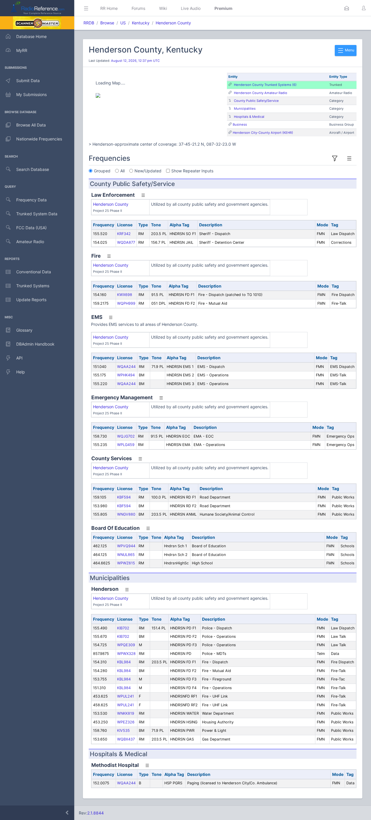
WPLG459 (125, 444)
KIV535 (123, 730)
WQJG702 (126, 436)
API (19, 357)
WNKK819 (125, 713)
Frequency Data (31, 199)
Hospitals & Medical (249, 117)
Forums (138, 8)
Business (240, 124)
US (123, 22)
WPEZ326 (125, 722)
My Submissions (31, 94)
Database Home (31, 36)
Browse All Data (31, 124)
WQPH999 (126, 303)
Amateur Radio (30, 241)
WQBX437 (126, 739)
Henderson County (173, 22)
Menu (349, 50)
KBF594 (124, 497)
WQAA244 (126, 366)
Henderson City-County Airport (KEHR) (263, 133)
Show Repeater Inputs (192, 170)
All (122, 170)
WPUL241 (125, 696)
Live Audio (191, 8)
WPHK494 (126, 375)
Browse (107, 22)
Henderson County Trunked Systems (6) (265, 85)
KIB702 (123, 628)
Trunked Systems (32, 285)
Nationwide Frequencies (39, 138)
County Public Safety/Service (256, 101)
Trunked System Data (36, 213)
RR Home (109, 8)
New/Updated (147, 170)
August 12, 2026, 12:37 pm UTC (135, 61)
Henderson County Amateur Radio (260, 93)
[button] (346, 8)
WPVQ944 (126, 546)
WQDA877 (126, 242)
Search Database (32, 169)
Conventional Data (33, 271)
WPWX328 (126, 653)
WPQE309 (126, 645)
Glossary (24, 330)
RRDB (88, 22)
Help (20, 371)
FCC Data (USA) (31, 227)
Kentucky (141, 22)
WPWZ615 (126, 563)
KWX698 (124, 294)
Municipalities (245, 108)
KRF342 (124, 234)
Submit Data (28, 80)
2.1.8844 (95, 812)
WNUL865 (126, 554)
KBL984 (124, 662)
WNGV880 (126, 514)
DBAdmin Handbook (35, 344)
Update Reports (31, 299)
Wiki (163, 8)
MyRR (21, 50)
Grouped (102, 170)
